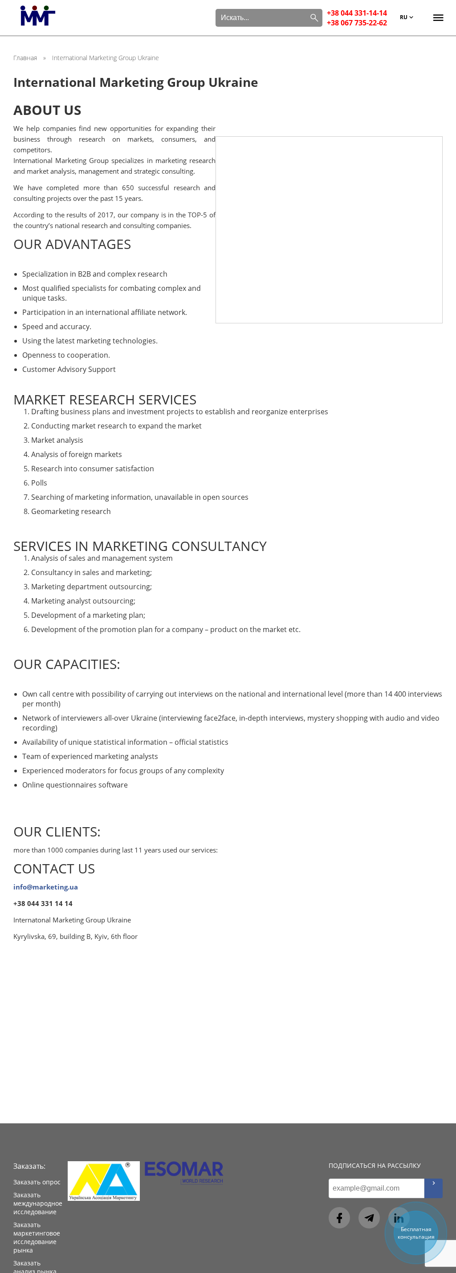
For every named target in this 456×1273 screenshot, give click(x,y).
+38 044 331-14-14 (357, 13)
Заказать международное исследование (37, 1203)
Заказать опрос (37, 1182)
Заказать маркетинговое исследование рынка (36, 1237)
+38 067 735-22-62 (357, 23)
